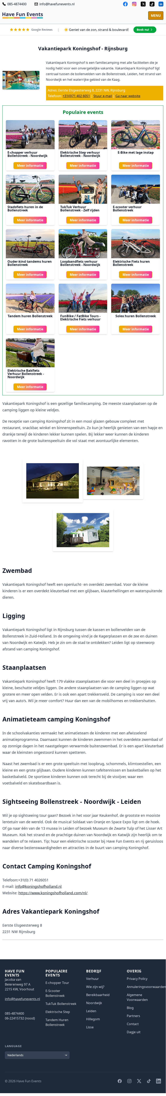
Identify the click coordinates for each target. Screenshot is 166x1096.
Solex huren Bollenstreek (135, 316)
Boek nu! (143, 29)
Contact (133, 1024)
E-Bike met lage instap (136, 152)
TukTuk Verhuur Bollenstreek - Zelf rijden (79, 208)
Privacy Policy (137, 978)
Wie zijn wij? (95, 987)
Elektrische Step (57, 1012)
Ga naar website (127, 96)
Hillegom (93, 1019)
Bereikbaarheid (98, 995)
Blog (130, 1008)
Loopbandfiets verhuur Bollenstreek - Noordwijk (80, 263)
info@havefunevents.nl (57, 4)
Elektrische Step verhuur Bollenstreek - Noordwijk (80, 154)
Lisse (90, 1027)
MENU (156, 15)
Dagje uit (134, 1032)
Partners (133, 1016)
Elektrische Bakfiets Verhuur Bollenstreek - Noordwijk (25, 373)
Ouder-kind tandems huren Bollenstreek (29, 263)
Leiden (91, 1011)
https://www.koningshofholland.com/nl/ (53, 892)
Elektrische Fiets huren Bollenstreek (131, 263)
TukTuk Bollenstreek (60, 1004)
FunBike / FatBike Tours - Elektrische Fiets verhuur (80, 317)
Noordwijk (94, 1003)
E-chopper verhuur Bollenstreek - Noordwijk (27, 154)
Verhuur (92, 978)
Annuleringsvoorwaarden (146, 987)
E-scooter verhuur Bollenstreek (127, 208)
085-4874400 (16, 4)
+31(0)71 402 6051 (76, 96)
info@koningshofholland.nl (38, 886)
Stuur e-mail (102, 96)
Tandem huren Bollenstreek (30, 316)
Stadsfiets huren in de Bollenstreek (25, 208)
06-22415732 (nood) (20, 1018)
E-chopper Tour (57, 983)
